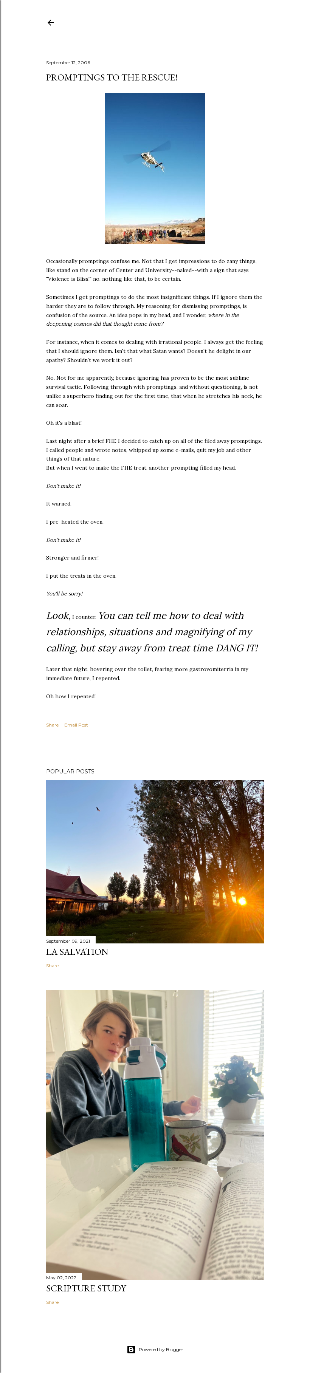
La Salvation (77, 951)
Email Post (76, 725)
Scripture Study (86, 1288)
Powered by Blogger (161, 1349)
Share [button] (52, 725)
